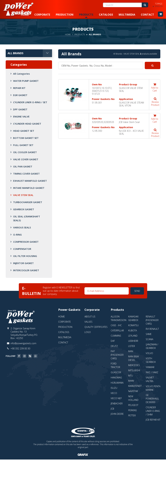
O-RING (17, 234)
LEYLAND (132, 335)
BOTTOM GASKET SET (26, 137)
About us (89, 316)
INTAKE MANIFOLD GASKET (28, 187)
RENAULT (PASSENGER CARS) (152, 320)
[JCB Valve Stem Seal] (73, 126)
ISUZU (114, 387)
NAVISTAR (133, 391)
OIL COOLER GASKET (25, 152)
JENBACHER (117, 403)
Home (25, 14)
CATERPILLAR (117, 330)
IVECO (114, 393)
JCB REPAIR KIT (153, 419)
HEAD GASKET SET (23, 130)
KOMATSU (133, 325)
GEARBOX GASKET (23, 209)
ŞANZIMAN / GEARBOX (152, 346)
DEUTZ (114, 346)
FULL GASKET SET (23, 145)
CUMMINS (116, 335)
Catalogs (106, 14)
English (159, 6)
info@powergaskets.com (23, 343)
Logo (87, 332)
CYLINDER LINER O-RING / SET (30, 102)
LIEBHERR (133, 340)
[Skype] (30, 356)
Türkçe (158, 3)
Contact (147, 14)
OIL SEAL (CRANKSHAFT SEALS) (26, 218)
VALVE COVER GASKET (25, 159)
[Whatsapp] (35, 356)
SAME (149, 334)
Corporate (42, 14)
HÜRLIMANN (117, 382)
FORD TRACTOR (115, 365)
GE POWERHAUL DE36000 (152, 398)
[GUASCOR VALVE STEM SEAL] (73, 94)
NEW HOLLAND (133, 398)
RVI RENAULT (152, 328)
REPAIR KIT (19, 88)
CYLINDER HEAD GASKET (27, 123)
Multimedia (127, 14)
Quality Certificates (95, 326)
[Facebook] (19, 356)
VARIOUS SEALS (22, 227)
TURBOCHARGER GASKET (27, 202)
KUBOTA (132, 330)
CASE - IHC (116, 325)
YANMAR (150, 367)
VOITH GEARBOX (151, 360)
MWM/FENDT (135, 385)
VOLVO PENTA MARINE (153, 388)
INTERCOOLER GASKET (26, 270)
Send (137, 290)
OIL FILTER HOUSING (25, 256)
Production (64, 14)
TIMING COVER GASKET (26, 173)
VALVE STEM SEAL (23, 195)
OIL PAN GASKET (22, 166)
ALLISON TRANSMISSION (118, 318)
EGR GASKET (20, 95)
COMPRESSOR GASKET (26, 241)
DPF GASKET (20, 109)
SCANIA (149, 339)
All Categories (21, 73)
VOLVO (149, 353)
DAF (113, 340)
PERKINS (132, 410)
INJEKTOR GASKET (23, 263)
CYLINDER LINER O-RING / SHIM (153, 411)
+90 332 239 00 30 (20, 348)
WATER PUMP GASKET (26, 80)
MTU (130, 375)
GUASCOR (116, 372)
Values (88, 321)
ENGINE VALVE (21, 116)
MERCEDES (134, 365)
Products (86, 14)
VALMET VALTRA (150, 379)
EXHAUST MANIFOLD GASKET (30, 180)
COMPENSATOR (22, 248)
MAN (130, 351)
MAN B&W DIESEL (133, 358)
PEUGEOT (133, 405)
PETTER (132, 415)
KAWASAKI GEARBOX (133, 318)
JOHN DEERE (117, 413)
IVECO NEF (116, 398)
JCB (112, 408)
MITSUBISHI (134, 370)
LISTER (131, 346)
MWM (131, 380)
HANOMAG (116, 377)
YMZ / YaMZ (152, 372)
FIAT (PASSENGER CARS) (117, 355)
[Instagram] (24, 356)
